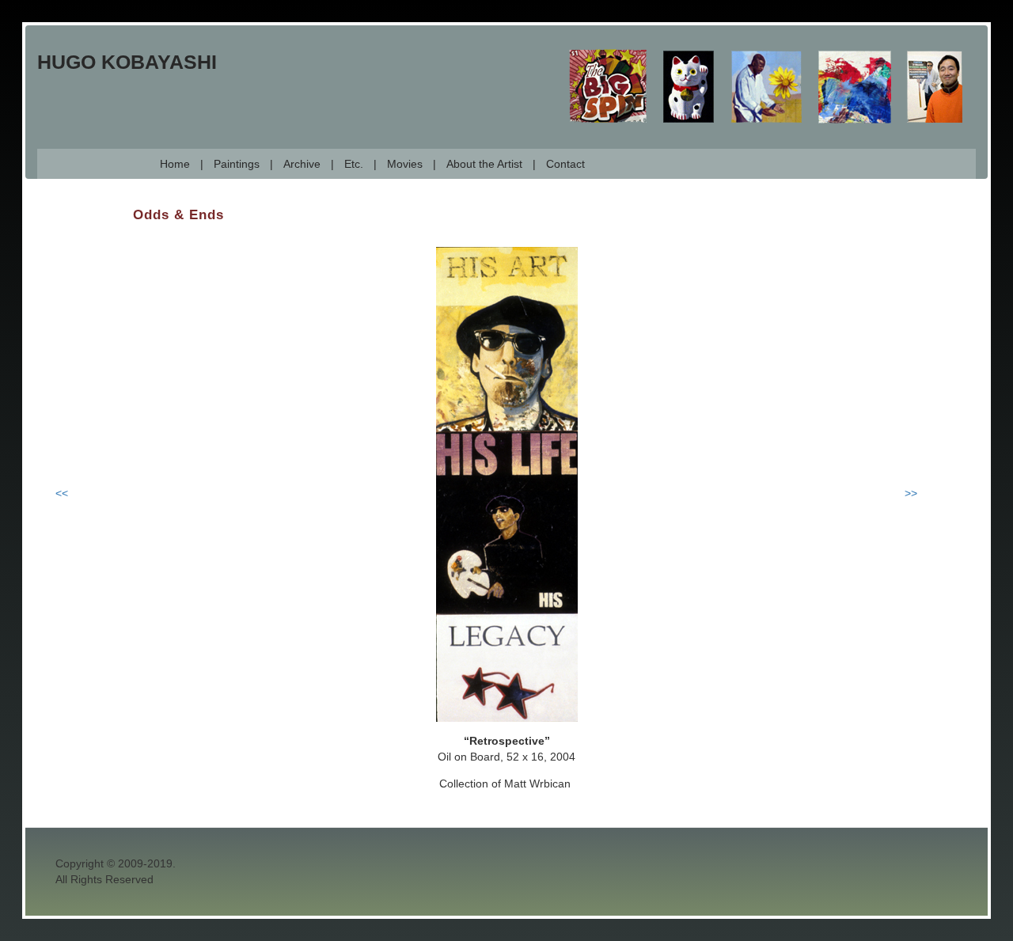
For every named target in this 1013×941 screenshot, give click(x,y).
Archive (302, 163)
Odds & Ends (178, 214)
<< (61, 493)
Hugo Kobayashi (127, 62)
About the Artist (484, 163)
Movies (405, 163)
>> (911, 493)
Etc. (353, 163)
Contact (565, 163)
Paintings (237, 163)
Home (175, 163)
